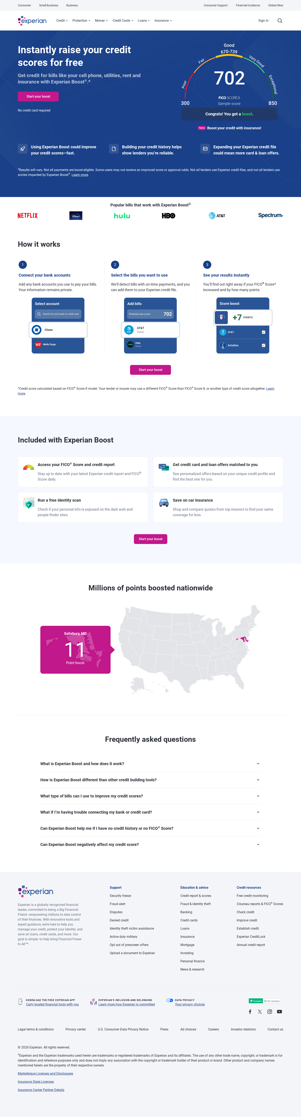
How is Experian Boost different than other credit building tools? (98, 779)
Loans (142, 21)
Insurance (162, 21)
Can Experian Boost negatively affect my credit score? (89, 844)
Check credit (245, 912)
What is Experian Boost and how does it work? (82, 763)
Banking (186, 912)
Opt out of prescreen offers (129, 945)
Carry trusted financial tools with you (52, 1004)
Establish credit (248, 928)
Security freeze (120, 896)
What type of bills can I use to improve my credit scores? (91, 796)
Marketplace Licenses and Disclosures (45, 1073)
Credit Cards (121, 21)
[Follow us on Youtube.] (279, 1012)
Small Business (48, 5)
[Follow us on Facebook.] (250, 1012)
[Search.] (280, 20)
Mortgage (187, 945)
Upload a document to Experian (132, 953)
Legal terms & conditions (36, 1029)
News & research (192, 969)
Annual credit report (251, 945)
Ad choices (188, 1029)
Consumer (24, 5)
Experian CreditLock (251, 937)
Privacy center (76, 1029)
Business (72, 5)
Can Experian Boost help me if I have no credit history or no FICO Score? (106, 828)
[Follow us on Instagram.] (269, 1012)
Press (164, 1029)
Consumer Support (216, 5)
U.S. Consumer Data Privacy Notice (123, 1029)
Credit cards (189, 920)
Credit (60, 21)
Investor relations (243, 1029)
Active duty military (123, 937)
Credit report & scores (195, 896)
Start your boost (38, 96)
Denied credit (119, 920)
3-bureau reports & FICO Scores (260, 904)
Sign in (263, 21)
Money (100, 21)
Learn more (80, 175)
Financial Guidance (248, 5)
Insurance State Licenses (36, 1082)
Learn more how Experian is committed (126, 1004)
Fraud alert (117, 904)
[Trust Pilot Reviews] (264, 1000)
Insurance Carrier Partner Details (41, 1090)
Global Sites (275, 5)
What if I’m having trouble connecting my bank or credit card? (96, 812)
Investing (187, 953)
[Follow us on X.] (260, 1012)
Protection (79, 21)
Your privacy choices (190, 1004)
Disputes (116, 912)
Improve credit (247, 920)
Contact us (275, 1029)
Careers (213, 1029)
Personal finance (192, 961)
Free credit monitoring (252, 896)
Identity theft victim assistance (132, 928)
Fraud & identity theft (195, 904)
